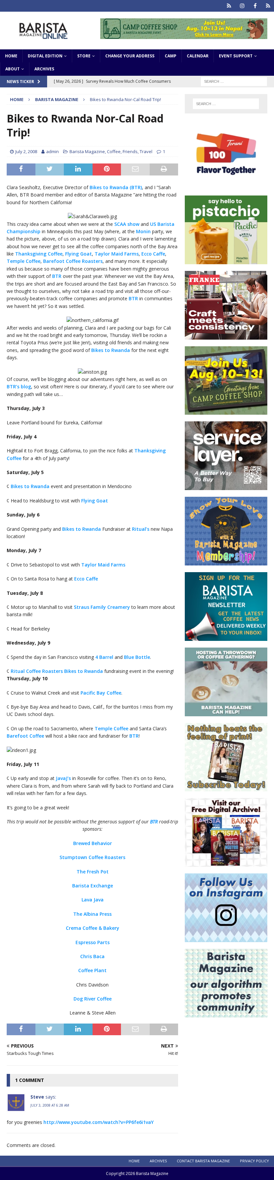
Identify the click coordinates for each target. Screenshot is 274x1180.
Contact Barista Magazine (203, 1160)
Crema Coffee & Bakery (92, 928)
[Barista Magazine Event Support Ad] (226, 712)
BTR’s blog (19, 386)
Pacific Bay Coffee (101, 693)
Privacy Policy (254, 1160)
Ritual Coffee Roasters (37, 671)
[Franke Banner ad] (226, 335)
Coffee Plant (92, 970)
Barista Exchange (92, 885)
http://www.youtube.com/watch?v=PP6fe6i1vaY (98, 1122)
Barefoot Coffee (25, 736)
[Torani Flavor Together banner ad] (226, 185)
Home (11, 56)
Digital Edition (45, 56)
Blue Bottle (137, 657)
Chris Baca (92, 956)
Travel (146, 151)
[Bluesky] (229, 6)
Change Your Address (129, 56)
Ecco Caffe (153, 254)
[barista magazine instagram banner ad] (226, 938)
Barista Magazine (87, 151)
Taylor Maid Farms (117, 254)
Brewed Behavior (92, 843)
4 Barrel (104, 657)
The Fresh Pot (93, 871)
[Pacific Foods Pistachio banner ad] (226, 260)
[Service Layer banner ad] (226, 486)
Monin (143, 231)
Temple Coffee (23, 261)
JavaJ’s (63, 778)
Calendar (198, 56)
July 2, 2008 (26, 151)
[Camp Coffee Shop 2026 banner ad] (183, 35)
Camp (170, 56)
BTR (56, 276)
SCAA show (126, 224)
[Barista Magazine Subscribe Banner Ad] (226, 787)
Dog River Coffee (93, 999)
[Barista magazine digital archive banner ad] (226, 863)
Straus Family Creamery (102, 607)
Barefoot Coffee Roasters (73, 261)
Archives (44, 69)
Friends (130, 151)
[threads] (268, 6)
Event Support (236, 56)
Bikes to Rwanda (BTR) (116, 187)
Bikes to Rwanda (110, 350)
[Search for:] (233, 81)
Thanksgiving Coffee (38, 254)
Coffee (114, 151)
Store (84, 56)
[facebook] (255, 6)
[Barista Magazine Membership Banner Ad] (226, 561)
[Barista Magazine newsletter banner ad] (226, 637)
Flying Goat (78, 254)
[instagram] (242, 6)
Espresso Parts (93, 942)
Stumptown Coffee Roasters (92, 857)
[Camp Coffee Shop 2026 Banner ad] (226, 411)
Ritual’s (140, 529)
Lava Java (93, 899)
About (12, 69)
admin (52, 151)
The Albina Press (92, 914)
